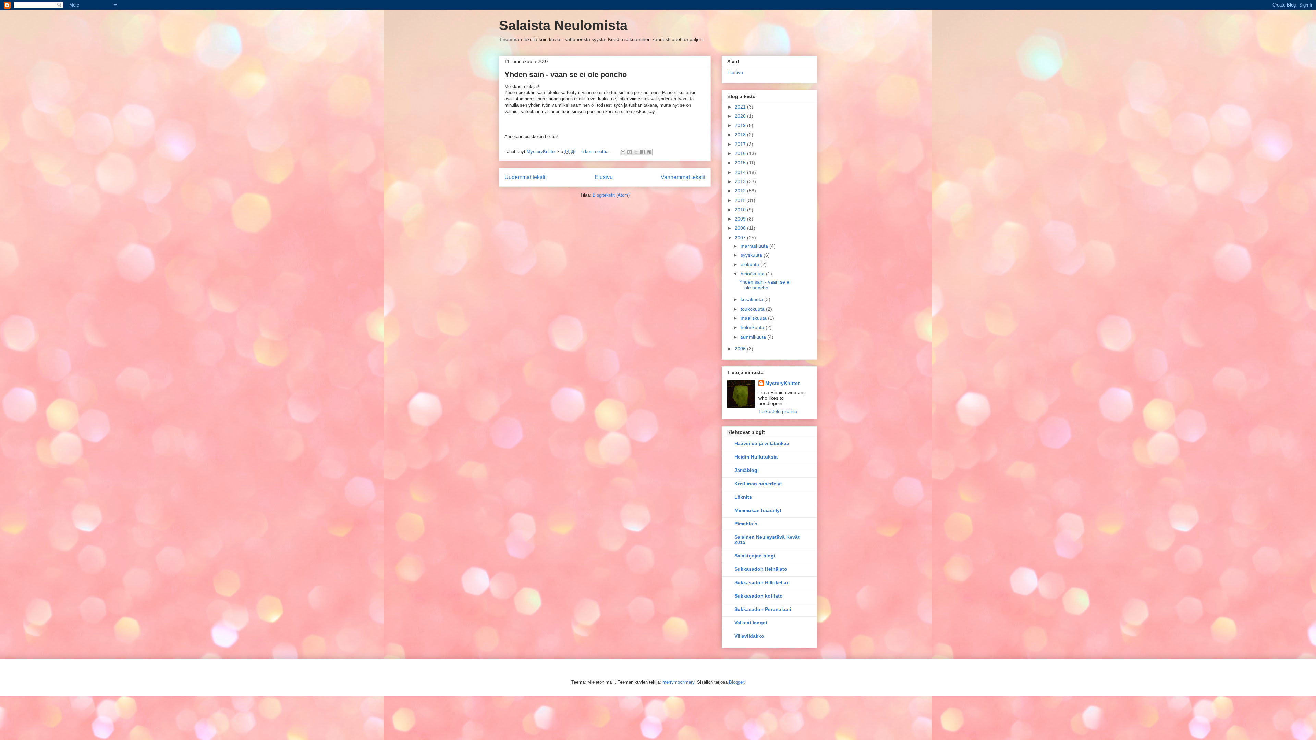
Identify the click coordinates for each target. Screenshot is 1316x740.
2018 (741, 134)
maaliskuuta (754, 318)
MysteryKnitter (782, 383)
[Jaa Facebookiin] (642, 152)
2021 (741, 107)
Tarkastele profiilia (777, 411)
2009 (741, 219)
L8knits (743, 497)
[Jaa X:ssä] (636, 152)
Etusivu (604, 177)
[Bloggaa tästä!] (629, 152)
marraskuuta (755, 246)
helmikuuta (753, 327)
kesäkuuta (752, 299)
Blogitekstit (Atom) (611, 195)
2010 (741, 209)
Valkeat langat (750, 622)
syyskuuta (752, 255)
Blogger (736, 682)
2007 (741, 237)
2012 (741, 190)
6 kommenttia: (596, 151)
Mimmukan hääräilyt (757, 510)
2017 (741, 144)
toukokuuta (753, 309)
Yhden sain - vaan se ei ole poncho (565, 74)
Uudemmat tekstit (525, 177)
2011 (740, 200)
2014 (741, 172)
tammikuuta (754, 337)
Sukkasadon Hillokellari (762, 582)
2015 (741, 162)
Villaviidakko (749, 636)
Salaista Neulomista (563, 25)
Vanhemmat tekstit (683, 177)
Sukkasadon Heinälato (760, 569)
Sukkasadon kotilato (758, 596)
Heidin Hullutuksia (756, 457)
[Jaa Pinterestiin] (649, 152)
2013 (741, 181)
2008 (741, 228)
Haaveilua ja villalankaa (761, 443)
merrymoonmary (678, 682)
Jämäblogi (746, 470)
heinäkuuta (753, 273)
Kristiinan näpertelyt (758, 483)
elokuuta (750, 264)
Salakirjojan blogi (754, 556)
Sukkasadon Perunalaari (762, 609)
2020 (741, 116)
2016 (741, 153)
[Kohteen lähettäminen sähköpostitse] (623, 152)
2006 (741, 348)
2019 (741, 125)
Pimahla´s (745, 523)
